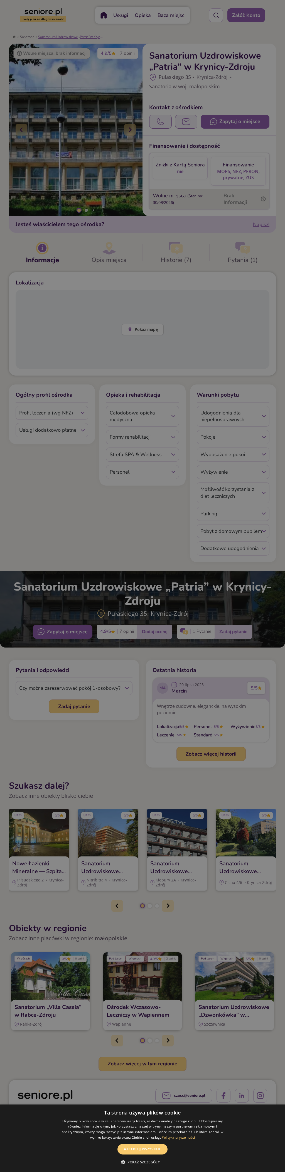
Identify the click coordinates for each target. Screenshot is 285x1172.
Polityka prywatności (178, 1137)
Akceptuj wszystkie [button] (142, 1149)
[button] (142, 1162)
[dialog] (142, 1138)
